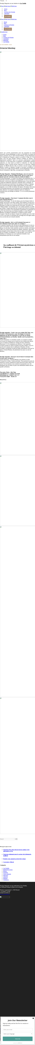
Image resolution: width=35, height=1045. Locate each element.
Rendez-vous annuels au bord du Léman (14, 859)
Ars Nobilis (23, 3)
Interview (5, 875)
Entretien (5, 872)
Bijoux (5, 871)
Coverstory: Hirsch (8, 862)
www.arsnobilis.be (5, 894)
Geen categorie (7, 874)
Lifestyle (5, 877)
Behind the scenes (8, 869)
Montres (5, 878)
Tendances (6, 879)
